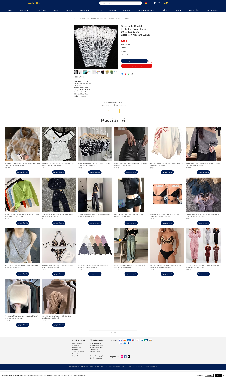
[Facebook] (125, 356)
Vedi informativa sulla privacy (78, 375)
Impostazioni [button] (199, 375)
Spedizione (75, 345)
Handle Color (125, 44)
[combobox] (136, 47)
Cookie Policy (76, 356)
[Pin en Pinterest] (125, 73)
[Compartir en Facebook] (122, 73)
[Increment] (128, 54)
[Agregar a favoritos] (150, 61)
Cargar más (113, 332)
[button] (55, 10)
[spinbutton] (125, 54)
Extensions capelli (95, 352)
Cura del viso (94, 350)
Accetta (218, 375)
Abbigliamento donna (96, 345)
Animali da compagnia (96, 356)
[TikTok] (129, 356)
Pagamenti (75, 350)
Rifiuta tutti (209, 375)
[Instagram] (122, 356)
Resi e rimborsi (76, 347)
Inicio (75, 18)
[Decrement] (122, 54)
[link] (166, 3)
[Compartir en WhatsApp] (129, 73)
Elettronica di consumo (97, 354)
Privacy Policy (76, 354)
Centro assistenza (77, 343)
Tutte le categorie (95, 343)
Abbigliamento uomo (96, 347)
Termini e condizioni (78, 352)
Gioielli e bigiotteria (96, 358)
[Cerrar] (224, 375)
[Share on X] (132, 73)
